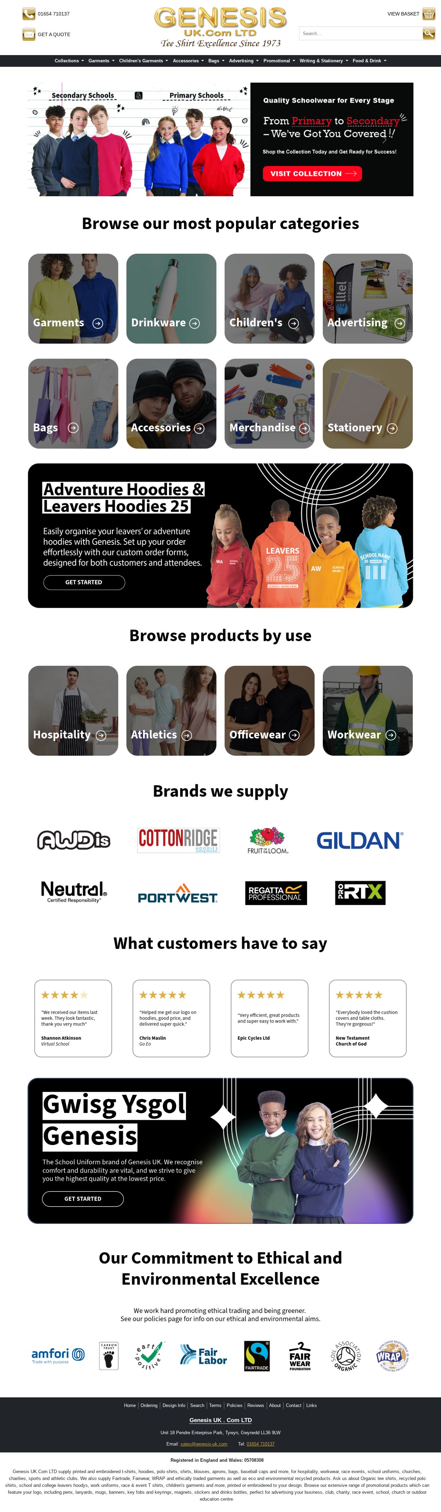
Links (311, 1405)
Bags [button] (214, 60)
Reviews (255, 1405)
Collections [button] (67, 60)
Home (130, 1405)
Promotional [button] (277, 60)
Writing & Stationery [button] (322, 60)
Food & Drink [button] (367, 60)
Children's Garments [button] (141, 60)
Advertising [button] (242, 60)
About (275, 1405)
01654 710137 (261, 1444)
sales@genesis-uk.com (204, 1444)
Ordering (149, 1405)
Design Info (174, 1405)
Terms (215, 1405)
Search (197, 1405)
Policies (235, 1405)
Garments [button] (100, 60)
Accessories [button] (186, 60)
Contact (293, 1405)
